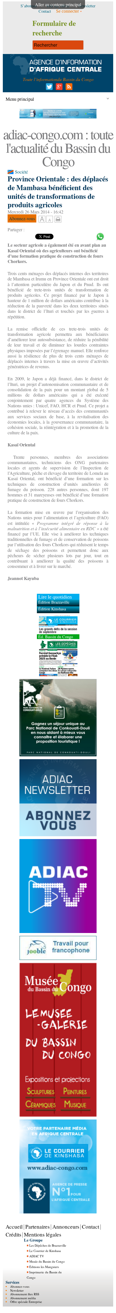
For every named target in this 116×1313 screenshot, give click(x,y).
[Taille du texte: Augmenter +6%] (42, 219)
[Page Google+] (58, 88)
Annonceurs (65, 1226)
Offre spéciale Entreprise (26, 1301)
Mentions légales (42, 1234)
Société (21, 172)
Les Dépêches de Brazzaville (47, 1245)
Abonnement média (23, 1298)
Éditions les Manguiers (44, 1267)
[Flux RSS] (68, 88)
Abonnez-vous (19, 1286)
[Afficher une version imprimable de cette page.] (58, 218)
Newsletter (17, 1290)
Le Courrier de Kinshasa (45, 1251)
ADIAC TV (36, 1256)
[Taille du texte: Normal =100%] (49, 219)
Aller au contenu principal (58, 4)
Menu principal (20, 99)
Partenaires (37, 1226)
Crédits (13, 1234)
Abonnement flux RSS (24, 1294)
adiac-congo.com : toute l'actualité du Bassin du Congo (58, 147)
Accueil (14, 1226)
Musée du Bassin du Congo (47, 1261)
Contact (90, 1226)
